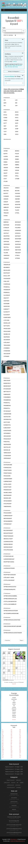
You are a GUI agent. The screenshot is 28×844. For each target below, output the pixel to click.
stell (17, 176)
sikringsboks (8, 544)
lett (17, 782)
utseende (7, 351)
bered (17, 151)
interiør (6, 303)
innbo (17, 159)
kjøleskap (7, 427)
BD (20, 742)
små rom (18, 250)
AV (2, 740)
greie (17, 156)
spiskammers (8, 521)
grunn (6, 159)
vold (16, 134)
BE (2, 743)
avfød (6, 151)
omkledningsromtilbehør (12, 626)
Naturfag (14, 717)
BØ (20, 751)
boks (16, 112)
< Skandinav (7, 640)
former (6, 196)
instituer (7, 422)
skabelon (7, 334)
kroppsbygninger (10, 574)
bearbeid (7, 267)
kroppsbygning (9, 562)
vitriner (6, 356)
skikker (17, 247)
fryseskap (7, 411)
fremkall (7, 292)
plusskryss (18, 785)
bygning (18, 225)
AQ (11, 737)
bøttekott (7, 391)
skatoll (6, 247)
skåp (5, 128)
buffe (5, 153)
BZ (20, 749)
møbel (13, 65)
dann (16, 115)
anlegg (6, 188)
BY (11, 749)
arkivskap (7, 380)
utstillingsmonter (10, 601)
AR (20, 737)
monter (6, 204)
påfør (17, 167)
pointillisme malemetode (14, 824)
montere (7, 238)
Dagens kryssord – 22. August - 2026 (14, 769)
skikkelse (7, 450)
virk (5, 134)
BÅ (2, 751)
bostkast (7, 273)
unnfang (6, 255)
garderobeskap (9, 559)
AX (11, 740)
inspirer (6, 301)
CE (20, 752)
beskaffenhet (8, 533)
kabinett (6, 309)
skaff (5, 173)
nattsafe (7, 326)
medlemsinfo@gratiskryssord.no (17, 841)
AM (3, 735)
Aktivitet (14, 702)
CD (11, 752)
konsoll (18, 233)
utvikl (17, 213)
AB (20, 729)
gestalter (7, 416)
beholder (7, 270)
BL (2, 746)
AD (11, 731)
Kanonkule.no (14, 839)
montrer (18, 238)
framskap (7, 289)
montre (17, 204)
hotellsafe (7, 484)
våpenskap (7, 458)
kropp (6, 164)
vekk (16, 131)
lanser (17, 202)
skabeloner (8, 492)
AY (20, 740)
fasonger (7, 278)
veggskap (7, 353)
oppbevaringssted (10, 586)
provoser (7, 331)
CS (20, 757)
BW (3, 749)
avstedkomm (8, 464)
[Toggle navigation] (4, 10)
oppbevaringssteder (11, 610)
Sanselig (14, 707)
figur (17, 153)
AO (20, 735)
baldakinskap (8, 530)
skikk (17, 173)
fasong (17, 193)
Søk (23, 30)
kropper (6, 236)
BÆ (11, 751)
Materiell (14, 710)
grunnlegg (7, 419)
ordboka (15, 61)
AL (20, 734)
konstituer (7, 487)
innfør (17, 199)
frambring (7, 400)
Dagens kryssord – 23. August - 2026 (14, 766)
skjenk (6, 210)
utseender (7, 455)
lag (16, 100)
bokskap (18, 222)
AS (2, 739)
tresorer (7, 345)
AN (11, 735)
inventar (7, 306)
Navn (14, 700)
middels (21, 782)
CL (2, 755)
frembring (7, 405)
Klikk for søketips (8, 35)
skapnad (18, 244)
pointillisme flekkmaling (14, 832)
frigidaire (7, 476)
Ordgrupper (14, 708)
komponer (7, 317)
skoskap (6, 250)
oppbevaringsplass (10, 598)
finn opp (6, 281)
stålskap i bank (9, 577)
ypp (16, 105)
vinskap (6, 258)
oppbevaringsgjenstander (13, 632)
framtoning (8, 470)
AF (2, 732)
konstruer (7, 430)
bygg (5, 115)
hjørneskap (15, 66)
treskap (18, 252)
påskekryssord (10, 785)
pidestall (7, 441)
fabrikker (7, 394)
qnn (5, 103)
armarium (7, 264)
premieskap (7, 490)
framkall (7, 287)
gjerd (6, 156)
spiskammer (8, 501)
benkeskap (7, 386)
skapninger (7, 495)
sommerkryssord (11, 787)
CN (11, 755)
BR (3, 748)
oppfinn (6, 241)
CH (11, 754)
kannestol (7, 425)
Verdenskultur (14, 699)
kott (5, 123)
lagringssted (8, 541)
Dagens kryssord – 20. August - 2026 (14, 774)
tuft (5, 131)
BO (11, 746)
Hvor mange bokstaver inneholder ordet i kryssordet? (14, 79)
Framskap (9, 65)
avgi (5, 112)
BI (11, 745)
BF (11, 743)
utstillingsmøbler (10, 604)
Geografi (14, 697)
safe (16, 123)
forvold (6, 230)
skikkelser (7, 498)
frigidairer (7, 513)
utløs (6, 181)
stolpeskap (7, 503)
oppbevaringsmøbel (10, 596)
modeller (7, 323)
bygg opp (7, 276)
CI (19, 754)
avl (5, 100)
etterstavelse (8, 556)
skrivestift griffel (14, 820)
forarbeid (7, 397)
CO (20, 755)
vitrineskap (7, 524)
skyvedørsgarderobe (11, 613)
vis (5, 105)
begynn (6, 190)
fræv (5, 120)
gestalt (6, 233)
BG (20, 743)
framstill (17, 65)
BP (20, 746)
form (5, 117)
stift (5, 178)
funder (17, 196)
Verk (14, 705)
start (5, 176)
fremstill (7, 408)
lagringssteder (9, 568)
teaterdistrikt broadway (14, 817)
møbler (6, 207)
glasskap (7, 295)
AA (11, 729)
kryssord (13, 782)
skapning (7, 337)
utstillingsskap (9, 580)
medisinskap (8, 518)
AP (2, 737)
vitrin (6, 215)
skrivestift (14, 797)
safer (6, 170)
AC (3, 731)
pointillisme (14, 801)
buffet (6, 193)
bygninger (7, 389)
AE (20, 731)
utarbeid (7, 348)
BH (3, 745)
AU (20, 739)
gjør (16, 120)
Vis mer (14, 719)
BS (11, 748)
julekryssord (7, 782)
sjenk (17, 170)
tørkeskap (7, 452)
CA (3, 752)
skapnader (7, 444)
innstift (6, 298)
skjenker (7, 339)
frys (16, 117)
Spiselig (14, 704)
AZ (2, 742)
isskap (6, 202)
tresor (6, 213)
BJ (20, 745)
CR (11, 757)
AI (2, 734)
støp (16, 128)
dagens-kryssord (10, 780)
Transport (14, 712)
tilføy (17, 210)
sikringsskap (8, 547)
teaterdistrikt (14, 793)
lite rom (6, 320)
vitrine (17, 258)
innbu (5, 162)
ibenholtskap (8, 538)
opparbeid (7, 433)
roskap (17, 207)
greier (6, 199)
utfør (17, 178)
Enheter (14, 713)
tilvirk (6, 252)
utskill (17, 255)
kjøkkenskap (8, 515)
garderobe (7, 414)
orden (6, 167)
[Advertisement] (14, 142)
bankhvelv (7, 383)
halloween (18, 780)
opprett (18, 241)
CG (3, 754)
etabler (6, 227)
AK (11, 734)
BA (11, 742)
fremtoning (8, 473)
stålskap (7, 342)
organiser (7, 436)
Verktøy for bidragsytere (13, 71)
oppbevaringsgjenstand (12, 620)
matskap (18, 236)
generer (18, 230)
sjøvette (14, 809)
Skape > (22, 640)
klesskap (10, 66)
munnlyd (14, 805)
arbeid (17, 188)
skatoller (7, 447)
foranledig (7, 467)
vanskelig (18, 787)
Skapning (14, 715)
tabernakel (7, 506)
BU (20, 748)
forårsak (7, 284)
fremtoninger (8, 536)
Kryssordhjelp (9, 76)
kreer (17, 162)
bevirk (17, 190)
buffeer (6, 225)
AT (11, 739)
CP (3, 757)
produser (7, 328)
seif (5, 126)
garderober (8, 478)
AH (20, 732)
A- (2, 729)
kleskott (7, 312)
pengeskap (7, 439)
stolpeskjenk (8, 550)
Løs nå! (14, 683)
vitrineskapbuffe (9, 589)
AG (11, 732)
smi (16, 103)
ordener (7, 244)
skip (16, 126)
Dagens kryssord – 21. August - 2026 (14, 771)
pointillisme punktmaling (14, 828)
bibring (6, 222)
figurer (17, 227)
